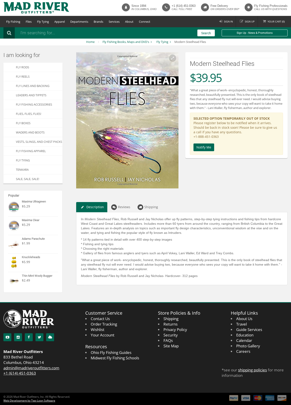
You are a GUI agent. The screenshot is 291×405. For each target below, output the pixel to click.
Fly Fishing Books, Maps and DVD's (126, 42)
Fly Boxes (23, 123)
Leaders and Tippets (31, 95)
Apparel (59, 22)
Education (244, 335)
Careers (243, 351)
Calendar (244, 340)
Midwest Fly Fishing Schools (115, 358)
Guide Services (249, 329)
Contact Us (100, 318)
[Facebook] (29, 337)
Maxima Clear (30, 220)
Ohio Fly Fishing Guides (111, 352)
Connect (144, 22)
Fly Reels (23, 76)
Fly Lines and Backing (32, 86)
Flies (29, 22)
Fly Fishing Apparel (31, 151)
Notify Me (203, 147)
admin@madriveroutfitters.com (31, 367)
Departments (79, 22)
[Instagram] (18, 337)
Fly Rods (22, 67)
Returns (170, 324)
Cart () (276, 21)
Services (114, 22)
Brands (98, 22)
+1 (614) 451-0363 (184, 5)
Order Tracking (104, 324)
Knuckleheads (31, 257)
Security (170, 335)
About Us (244, 318)
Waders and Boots (30, 132)
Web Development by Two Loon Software (29, 401)
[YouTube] (7, 337)
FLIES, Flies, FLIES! (28, 114)
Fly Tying (43, 22)
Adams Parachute (33, 238)
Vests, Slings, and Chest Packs (39, 142)
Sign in (228, 21)
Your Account (102, 335)
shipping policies (252, 370)
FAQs (168, 340)
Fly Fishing (13, 22)
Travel (241, 324)
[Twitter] (39, 337)
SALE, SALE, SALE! (27, 179)
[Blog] (50, 337)
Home (90, 42)
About (129, 22)
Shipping (151, 207)
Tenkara (22, 170)
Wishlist (97, 329)
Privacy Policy (175, 329)
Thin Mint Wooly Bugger (37, 275)
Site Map (171, 345)
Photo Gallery (248, 345)
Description (95, 207)
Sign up (250, 21)
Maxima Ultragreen (34, 201)
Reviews (124, 207)
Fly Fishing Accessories (34, 104)
